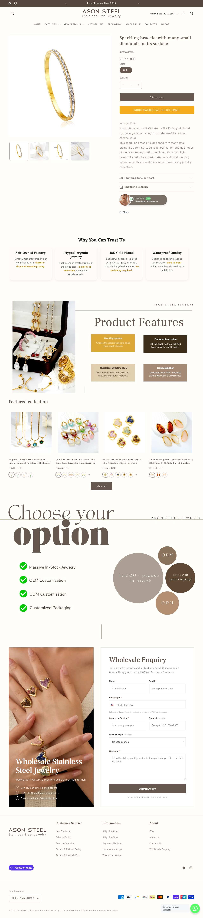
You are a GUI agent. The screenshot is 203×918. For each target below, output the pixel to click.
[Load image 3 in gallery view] (59, 151)
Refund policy (52, 910)
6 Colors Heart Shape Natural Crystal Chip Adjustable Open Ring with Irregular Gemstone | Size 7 (122, 461)
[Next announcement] (137, 3)
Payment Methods (112, 843)
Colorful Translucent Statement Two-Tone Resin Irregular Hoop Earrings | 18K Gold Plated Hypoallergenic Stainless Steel (76, 461)
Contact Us (155, 843)
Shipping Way (110, 837)
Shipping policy (88, 910)
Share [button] (126, 212)
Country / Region (119, 718)
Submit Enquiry (147, 788)
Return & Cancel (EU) (67, 855)
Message (114, 751)
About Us (154, 837)
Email (152, 681)
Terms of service (65, 843)
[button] (12, 13)
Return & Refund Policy (69, 849)
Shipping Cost (110, 831)
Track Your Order (112, 855)
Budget (157, 718)
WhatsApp (115, 697)
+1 (89, 475)
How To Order (63, 831)
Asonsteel (21, 910)
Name (113, 681)
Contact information (108, 910)
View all (102, 486)
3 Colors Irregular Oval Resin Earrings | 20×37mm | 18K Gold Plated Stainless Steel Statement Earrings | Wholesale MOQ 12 (171, 461)
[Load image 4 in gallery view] (80, 151)
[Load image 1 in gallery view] (19, 151)
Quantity (124, 77)
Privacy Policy (64, 837)
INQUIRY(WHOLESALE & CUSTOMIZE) (157, 109)
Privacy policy (36, 910)
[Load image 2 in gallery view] (39, 151)
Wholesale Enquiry (160, 849)
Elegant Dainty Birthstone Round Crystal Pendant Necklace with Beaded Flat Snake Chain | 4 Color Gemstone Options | (29, 461)
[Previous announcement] (65, 3)
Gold (125, 70)
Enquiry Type (120, 734)
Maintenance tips (112, 849)
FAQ (151, 831)
